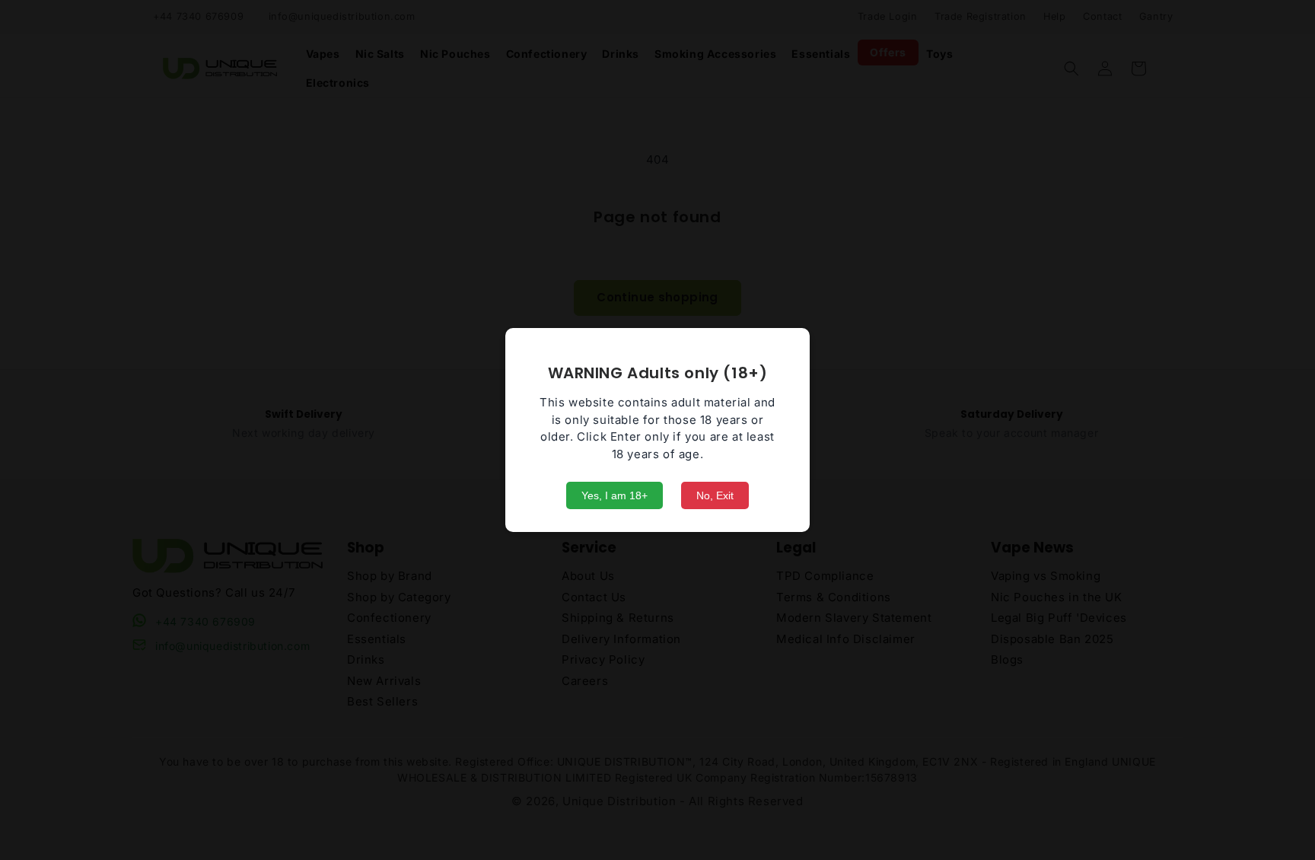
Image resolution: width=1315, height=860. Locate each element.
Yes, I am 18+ (614, 495)
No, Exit (715, 495)
